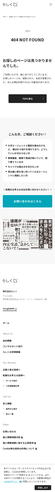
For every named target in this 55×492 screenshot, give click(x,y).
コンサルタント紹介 (13, 346)
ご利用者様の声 (12, 386)
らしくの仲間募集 (11, 351)
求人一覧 (9, 414)
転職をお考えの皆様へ (14, 375)
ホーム (6, 322)
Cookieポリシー (11, 481)
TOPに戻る (27, 98)
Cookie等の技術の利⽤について (19, 448)
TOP (4, 17)
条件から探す (11, 408)
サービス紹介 (11, 380)
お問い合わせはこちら (28, 201)
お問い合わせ (9, 431)
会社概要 (7, 340)
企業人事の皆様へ (11, 369)
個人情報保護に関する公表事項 (18, 442)
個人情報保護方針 (11, 437)
